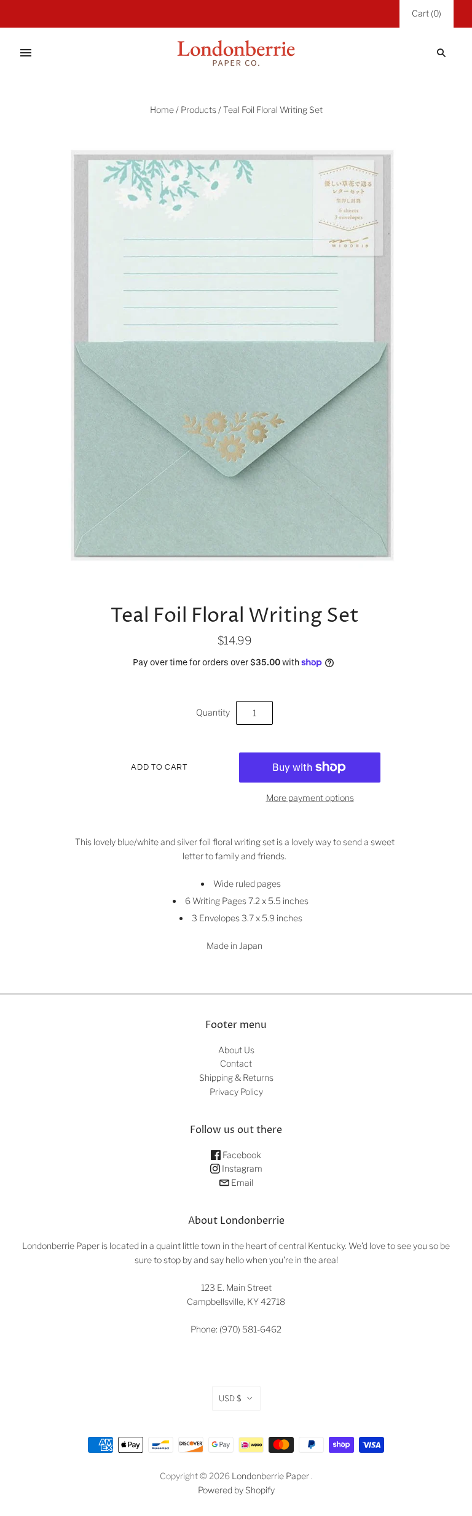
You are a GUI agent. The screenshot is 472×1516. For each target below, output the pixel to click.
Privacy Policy (236, 1091)
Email (241, 1182)
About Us (236, 1050)
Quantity (213, 712)
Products (198, 109)
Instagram (241, 1168)
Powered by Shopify (236, 1490)
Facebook (241, 1155)
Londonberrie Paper (270, 1476)
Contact (236, 1063)
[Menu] (25, 52)
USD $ (230, 1398)
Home (162, 109)
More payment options (310, 797)
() (426, 13)
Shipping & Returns (236, 1077)
